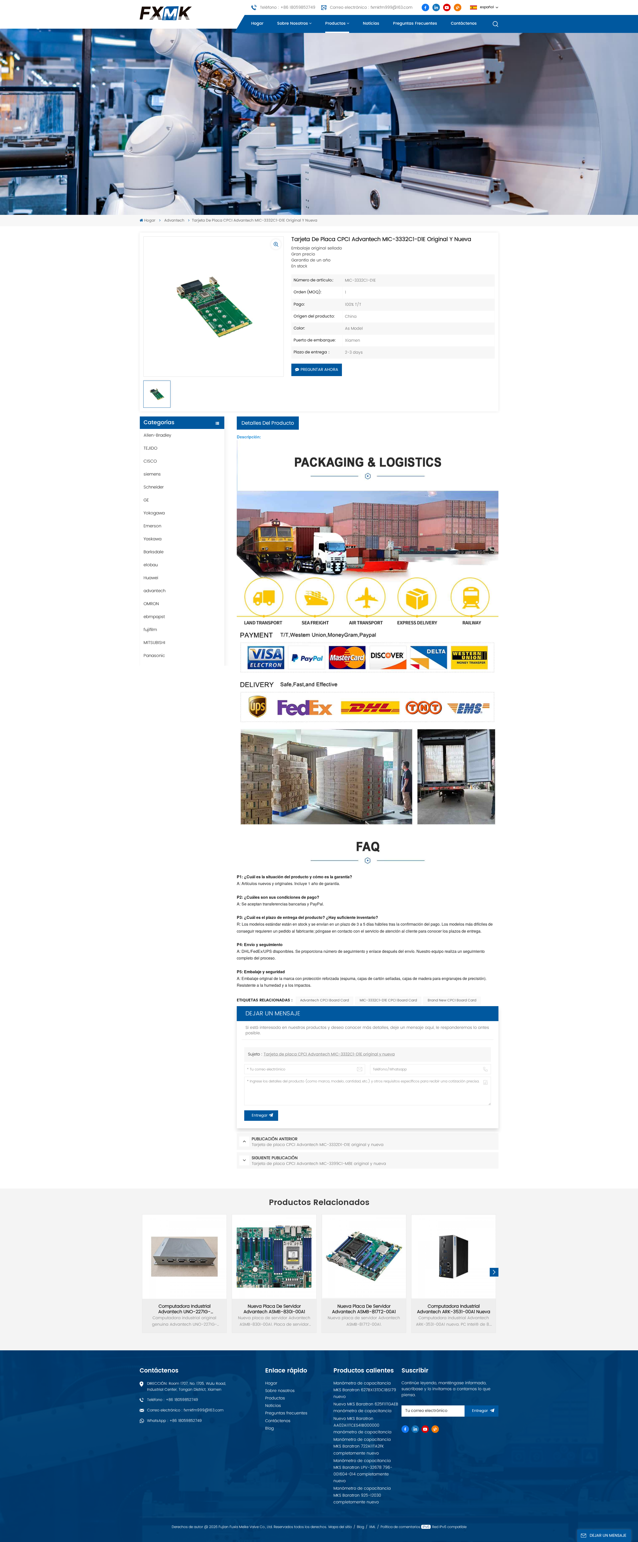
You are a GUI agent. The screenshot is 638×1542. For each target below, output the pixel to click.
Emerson (152, 526)
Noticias (371, 23)
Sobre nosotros (292, 23)
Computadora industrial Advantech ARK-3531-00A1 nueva (453, 1309)
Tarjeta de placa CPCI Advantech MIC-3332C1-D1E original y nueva (329, 1054)
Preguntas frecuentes (415, 23)
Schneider (154, 487)
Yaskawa (152, 539)
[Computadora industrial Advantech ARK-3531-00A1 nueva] (453, 1257)
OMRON (151, 603)
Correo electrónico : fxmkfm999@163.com (371, 7)
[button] (494, 1272)
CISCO (150, 461)
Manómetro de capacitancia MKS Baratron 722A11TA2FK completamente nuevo (362, 1446)
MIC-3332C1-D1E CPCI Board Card (388, 1000)
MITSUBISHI (154, 642)
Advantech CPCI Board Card (324, 1000)
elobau (151, 565)
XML (372, 1527)
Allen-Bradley (157, 435)
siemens (152, 474)
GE (146, 500)
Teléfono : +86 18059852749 (287, 7)
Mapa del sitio (340, 1527)
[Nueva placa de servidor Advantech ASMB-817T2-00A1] (364, 1257)
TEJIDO (150, 448)
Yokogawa (154, 513)
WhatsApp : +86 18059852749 (174, 1421)
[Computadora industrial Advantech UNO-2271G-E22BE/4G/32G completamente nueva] (184, 1257)
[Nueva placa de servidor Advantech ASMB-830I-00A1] (274, 1257)
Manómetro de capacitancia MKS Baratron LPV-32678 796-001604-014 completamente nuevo (362, 1471)
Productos (335, 23)
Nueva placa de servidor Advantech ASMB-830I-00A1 (274, 1309)
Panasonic (154, 655)
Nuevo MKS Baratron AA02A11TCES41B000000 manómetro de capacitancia (362, 1425)
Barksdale (153, 552)
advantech (174, 221)
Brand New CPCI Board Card (452, 1000)
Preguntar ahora (319, 370)
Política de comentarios (400, 1527)
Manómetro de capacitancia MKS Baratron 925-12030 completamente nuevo (362, 1495)
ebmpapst (154, 616)
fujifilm (150, 629)
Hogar (257, 23)
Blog (269, 1428)
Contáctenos (464, 23)
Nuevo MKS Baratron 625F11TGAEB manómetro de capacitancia (365, 1407)
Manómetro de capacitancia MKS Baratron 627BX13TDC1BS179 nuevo (364, 1390)
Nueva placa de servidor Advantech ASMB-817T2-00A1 (364, 1309)
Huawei (151, 577)
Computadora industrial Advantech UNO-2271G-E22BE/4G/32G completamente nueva (184, 1309)
